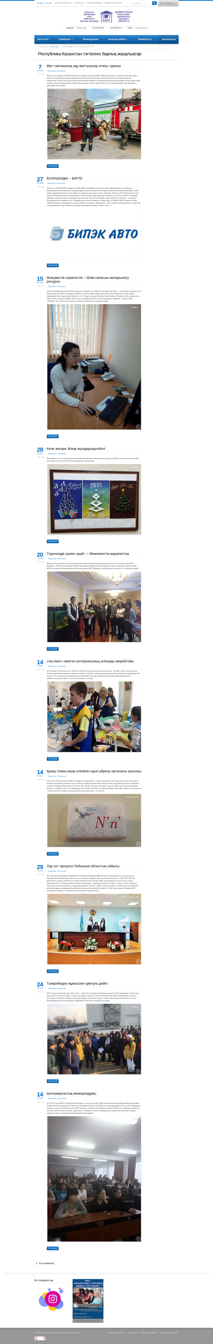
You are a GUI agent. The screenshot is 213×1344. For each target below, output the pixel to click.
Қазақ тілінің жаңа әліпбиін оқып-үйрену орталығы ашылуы (94, 716)
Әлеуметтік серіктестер (63, 3)
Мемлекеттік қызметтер (113, 3)
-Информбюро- (52, 286)
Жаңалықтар (61, 71)
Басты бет (54, 47)
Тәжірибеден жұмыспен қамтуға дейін (77, 937)
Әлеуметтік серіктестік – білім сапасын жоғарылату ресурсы (88, 279)
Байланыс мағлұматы (94, 3)
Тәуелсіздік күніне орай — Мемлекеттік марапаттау (88, 499)
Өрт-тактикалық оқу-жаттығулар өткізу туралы (84, 66)
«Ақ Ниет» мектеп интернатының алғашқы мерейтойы (90, 606)
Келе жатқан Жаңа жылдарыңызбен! (76, 394)
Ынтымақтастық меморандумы (71, 1047)
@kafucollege (81, 28)
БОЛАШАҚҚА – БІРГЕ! (65, 178)
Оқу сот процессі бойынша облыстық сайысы (83, 820)
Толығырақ (52, 166)
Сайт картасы (79, 3)
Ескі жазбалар (45, 1217)
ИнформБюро (52, 71)
